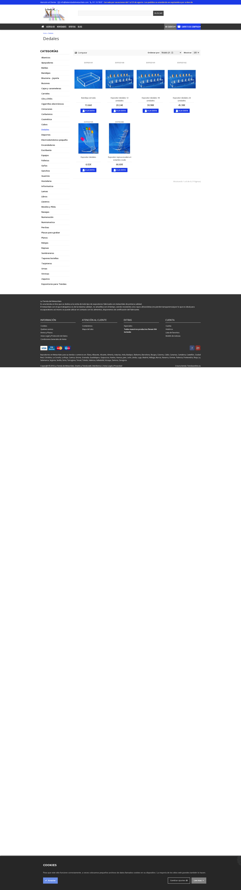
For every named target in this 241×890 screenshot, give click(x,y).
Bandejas (45, 73)
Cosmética (46, 119)
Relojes (44, 243)
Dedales (50, 33)
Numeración (47, 217)
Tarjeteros (46, 263)
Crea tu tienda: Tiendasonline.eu (188, 366)
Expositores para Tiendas (53, 284)
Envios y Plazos (46, 332)
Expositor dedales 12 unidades (119, 99)
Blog (80, 26)
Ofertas (72, 26)
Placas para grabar (50, 232)
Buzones (45, 83)
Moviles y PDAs (48, 206)
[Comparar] (93, 91)
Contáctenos (87, 326)
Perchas (45, 227)
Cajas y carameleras (51, 88)
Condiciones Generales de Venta (53, 339)
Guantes (45, 176)
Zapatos (45, 279)
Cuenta (168, 326)
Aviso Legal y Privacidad (112, 366)
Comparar (82, 52)
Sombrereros (47, 253)
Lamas (44, 191)
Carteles (45, 93)
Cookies (44, 326)
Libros (44, 196)
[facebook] (192, 348)
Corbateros (46, 114)
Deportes (45, 134)
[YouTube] (198, 348)
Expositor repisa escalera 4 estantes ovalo (119, 158)
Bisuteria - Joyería (50, 78)
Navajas (45, 212)
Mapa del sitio (87, 329)
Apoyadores (47, 62)
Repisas (45, 248)
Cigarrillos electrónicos (52, 104)
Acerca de (50, 26)
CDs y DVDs (46, 98)
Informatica (47, 186)
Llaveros (45, 201)
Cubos (44, 124)
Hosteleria (46, 181)
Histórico (169, 329)
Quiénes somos (47, 329)
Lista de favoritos (172, 332)
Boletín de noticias (173, 336)
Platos (44, 237)
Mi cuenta (170, 26)
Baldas (44, 68)
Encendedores (48, 145)
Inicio (45, 33)
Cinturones (46, 109)
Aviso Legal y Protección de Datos (54, 336)
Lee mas (198, 880)
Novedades (61, 26)
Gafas (44, 165)
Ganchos (45, 170)
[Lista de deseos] (97, 91)
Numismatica (48, 222)
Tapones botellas (49, 258)
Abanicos (45, 57)
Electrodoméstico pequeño (54, 140)
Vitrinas (45, 273)
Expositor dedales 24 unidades (182, 99)
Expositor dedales (88, 157)
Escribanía (46, 150)
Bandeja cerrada (88, 98)
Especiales (128, 326)
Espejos (45, 155)
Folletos (45, 160)
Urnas (44, 268)
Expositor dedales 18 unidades (151, 99)
